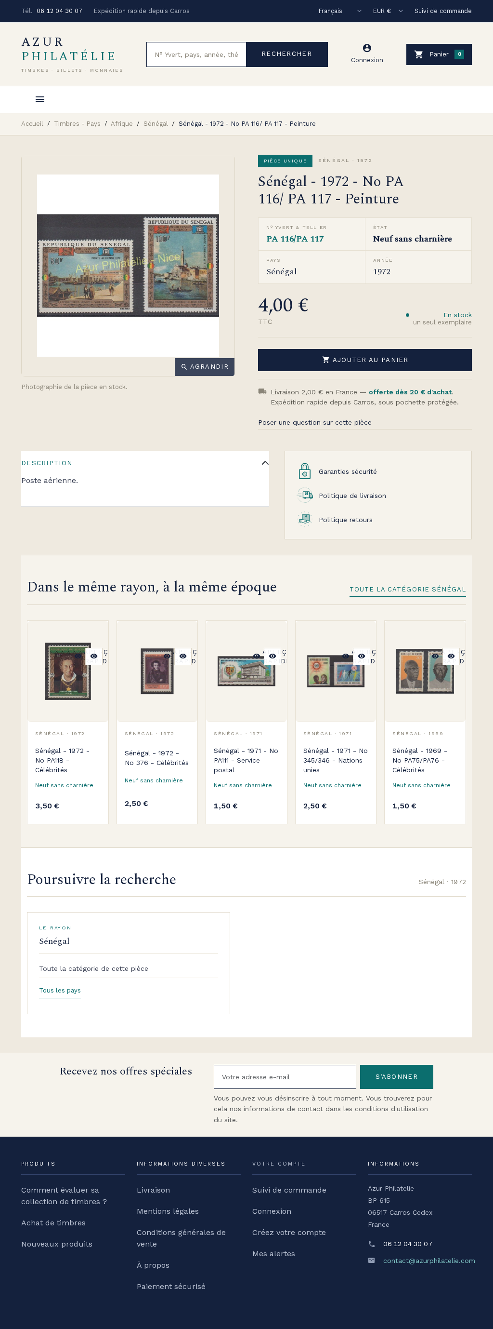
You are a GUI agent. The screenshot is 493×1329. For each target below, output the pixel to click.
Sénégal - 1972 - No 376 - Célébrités (157, 757)
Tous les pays (60, 990)
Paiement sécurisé (171, 1286)
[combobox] (196, 54)
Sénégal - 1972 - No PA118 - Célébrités (62, 760)
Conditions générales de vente (181, 1238)
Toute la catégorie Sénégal (408, 589)
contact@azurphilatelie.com (429, 1260)
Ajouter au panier (365, 359)
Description (46, 463)
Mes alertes (273, 1253)
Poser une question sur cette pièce (315, 422)
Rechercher (286, 53)
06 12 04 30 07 (59, 10)
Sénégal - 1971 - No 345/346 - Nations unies (335, 760)
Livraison (153, 1190)
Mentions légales (168, 1211)
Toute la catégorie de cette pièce (93, 968)
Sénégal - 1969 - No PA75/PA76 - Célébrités (419, 760)
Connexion (271, 1211)
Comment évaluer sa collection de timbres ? (64, 1195)
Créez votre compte (289, 1232)
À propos (153, 1265)
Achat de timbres (53, 1222)
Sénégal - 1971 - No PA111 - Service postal (246, 760)
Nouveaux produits (56, 1243)
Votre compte (279, 1164)
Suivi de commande (443, 10)
